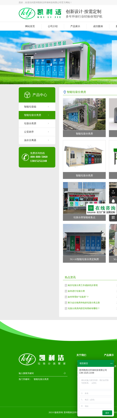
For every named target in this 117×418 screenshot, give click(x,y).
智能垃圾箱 (30, 106)
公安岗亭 (29, 132)
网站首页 (30, 26)
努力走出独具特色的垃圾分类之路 (84, 303)
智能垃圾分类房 (32, 115)
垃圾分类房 (30, 123)
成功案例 (98, 26)
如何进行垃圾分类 (76, 291)
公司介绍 (53, 26)
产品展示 (75, 26)
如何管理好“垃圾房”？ (78, 297)
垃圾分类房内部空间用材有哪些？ (84, 308)
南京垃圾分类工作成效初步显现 (83, 285)
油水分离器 (30, 140)
